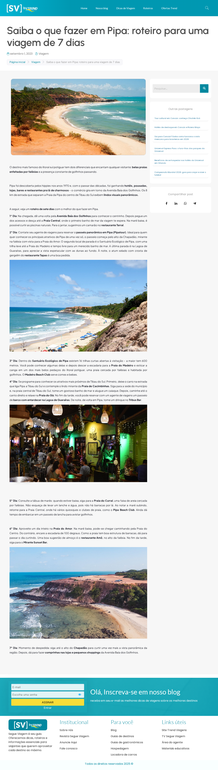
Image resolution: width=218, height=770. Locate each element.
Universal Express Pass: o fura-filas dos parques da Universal (179, 150)
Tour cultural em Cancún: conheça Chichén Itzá (177, 118)
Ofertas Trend (169, 8)
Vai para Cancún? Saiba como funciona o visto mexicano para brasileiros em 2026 (177, 138)
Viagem (43, 54)
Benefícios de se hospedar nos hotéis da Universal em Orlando (179, 162)
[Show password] (79, 694)
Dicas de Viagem (125, 8)
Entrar (48, 707)
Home (84, 8)
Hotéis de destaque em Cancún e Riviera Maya (177, 127)
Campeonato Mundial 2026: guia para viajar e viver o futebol (180, 173)
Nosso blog (102, 8)
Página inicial (17, 62)
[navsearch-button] (207, 8)
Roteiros (148, 8)
